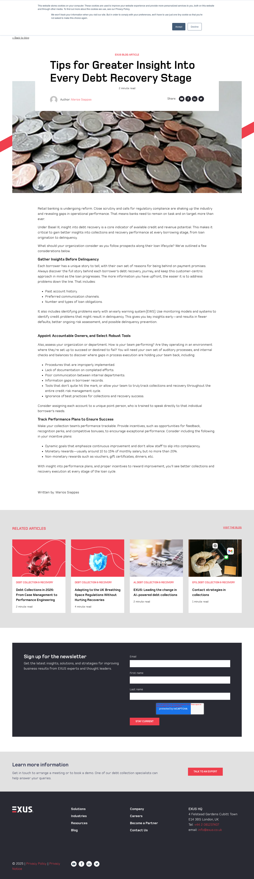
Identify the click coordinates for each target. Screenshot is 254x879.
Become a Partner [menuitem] (144, 823)
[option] (38, 576)
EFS (194, 582)
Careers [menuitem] (136, 816)
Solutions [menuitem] (78, 809)
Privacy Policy (36, 864)
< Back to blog (20, 37)
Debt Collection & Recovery (34, 582)
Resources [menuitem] (79, 823)
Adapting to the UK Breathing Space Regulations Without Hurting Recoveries (97, 595)
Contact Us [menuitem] (139, 830)
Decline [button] (195, 26)
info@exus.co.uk (210, 830)
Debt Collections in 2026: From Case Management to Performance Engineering (36, 595)
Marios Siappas (81, 99)
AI (135, 582)
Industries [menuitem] (79, 816)
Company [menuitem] (137, 809)
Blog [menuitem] (74, 830)
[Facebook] (188, 99)
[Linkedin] (194, 99)
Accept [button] (178, 26)
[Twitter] (201, 99)
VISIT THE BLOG (232, 527)
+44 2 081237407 (206, 825)
